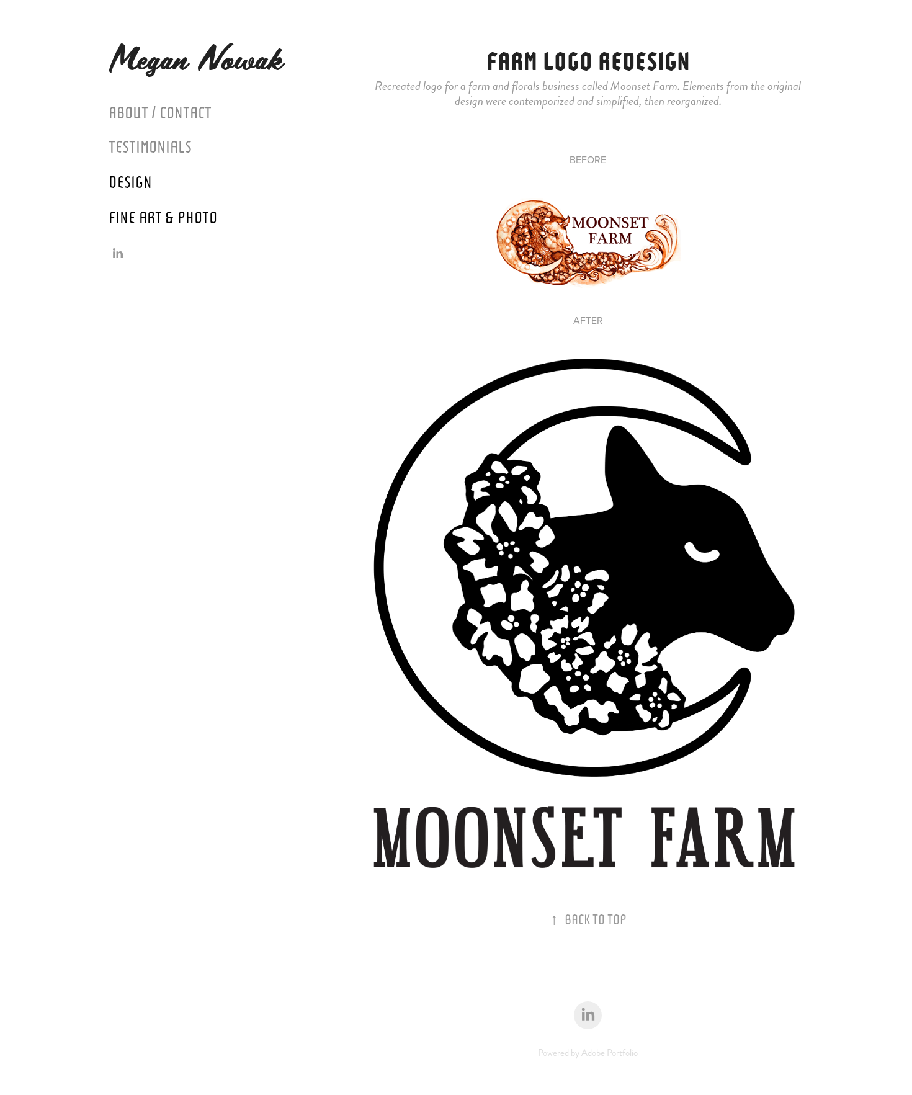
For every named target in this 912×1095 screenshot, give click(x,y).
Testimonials (150, 145)
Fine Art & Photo (163, 215)
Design (130, 180)
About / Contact (160, 111)
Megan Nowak (205, 57)
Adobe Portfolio (609, 1053)
